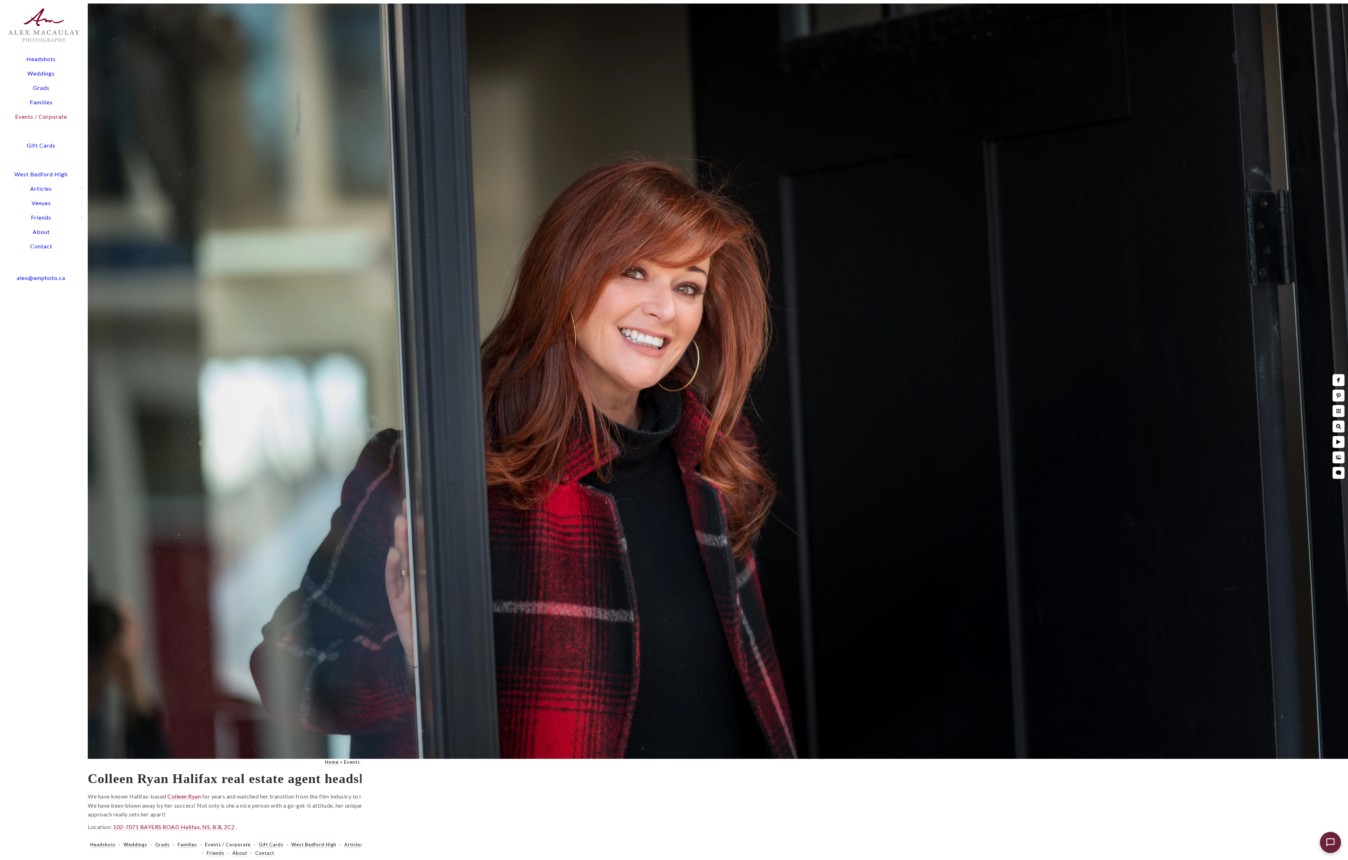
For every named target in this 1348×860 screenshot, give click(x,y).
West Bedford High (41, 174)
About (41, 231)
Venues (41, 203)
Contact (41, 246)
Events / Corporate (41, 116)
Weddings (41, 73)
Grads (41, 87)
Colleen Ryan (184, 796)
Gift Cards (41, 145)
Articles (41, 188)
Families (41, 102)
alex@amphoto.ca (41, 277)
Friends (41, 217)
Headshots (41, 59)
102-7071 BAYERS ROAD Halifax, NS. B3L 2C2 (174, 826)
